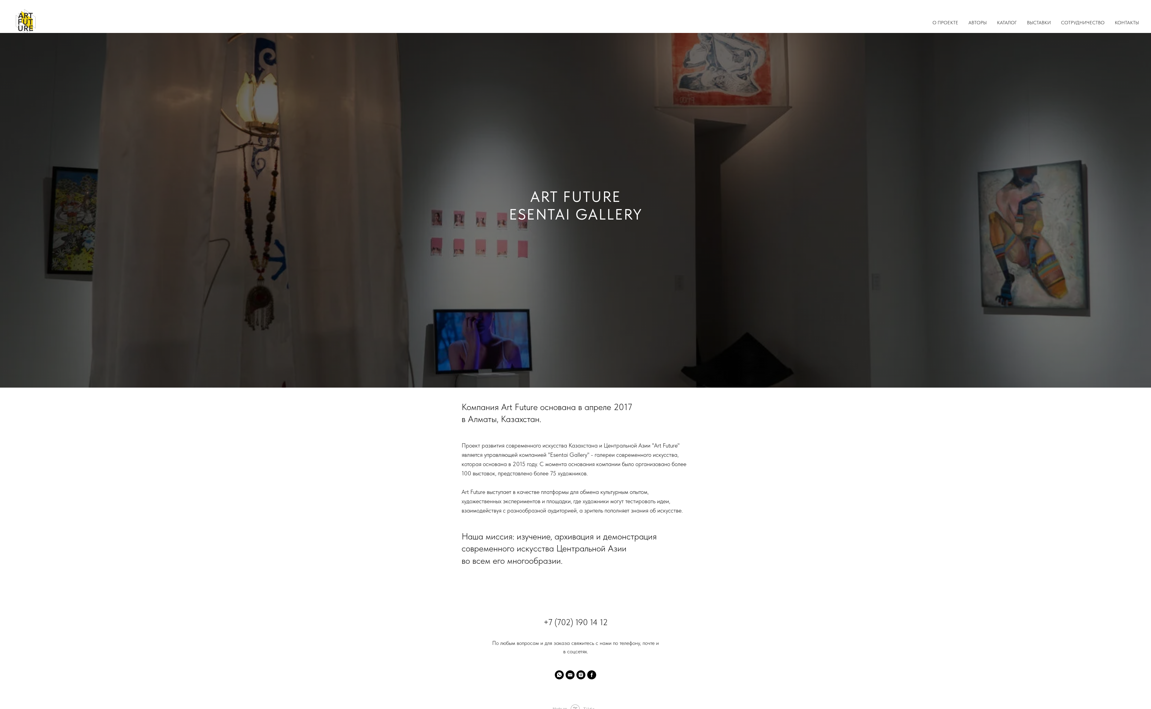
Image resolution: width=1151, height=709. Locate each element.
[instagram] (580, 674)
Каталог (1007, 22)
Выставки (1039, 22)
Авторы (977, 22)
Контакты (1127, 22)
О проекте (945, 22)
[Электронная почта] (570, 674)
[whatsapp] (559, 674)
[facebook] (591, 674)
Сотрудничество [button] (1083, 22)
